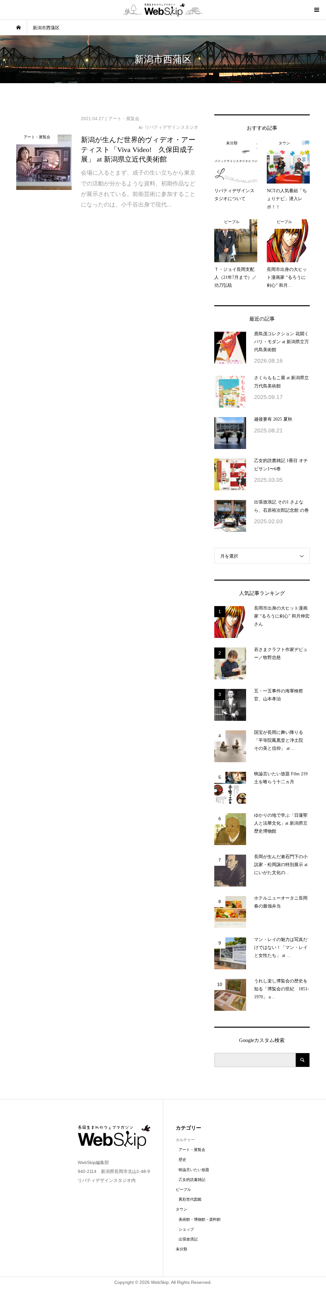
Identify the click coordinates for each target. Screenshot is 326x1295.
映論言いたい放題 (194, 1170)
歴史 (182, 1159)
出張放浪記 (188, 1239)
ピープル (183, 1189)
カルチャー (185, 1140)
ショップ (186, 1229)
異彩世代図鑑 (190, 1199)
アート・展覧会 (192, 1149)
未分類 (181, 1249)
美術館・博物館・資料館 (200, 1219)
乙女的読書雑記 (192, 1179)
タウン (181, 1209)
